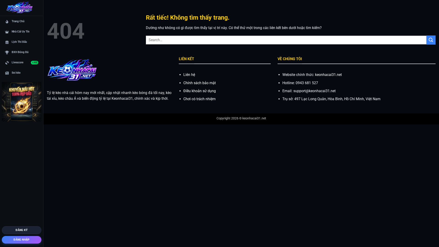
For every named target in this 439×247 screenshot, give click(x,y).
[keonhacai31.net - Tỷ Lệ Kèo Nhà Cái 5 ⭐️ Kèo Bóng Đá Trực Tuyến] (19, 8)
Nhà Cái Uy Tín (20, 31)
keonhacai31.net (328, 74)
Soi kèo (16, 72)
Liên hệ (189, 74)
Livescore (24, 62)
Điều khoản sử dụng (199, 91)
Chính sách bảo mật (199, 83)
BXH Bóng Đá (20, 52)
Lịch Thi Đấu (19, 41)
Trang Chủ (18, 21)
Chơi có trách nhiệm (199, 99)
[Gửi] (431, 39)
